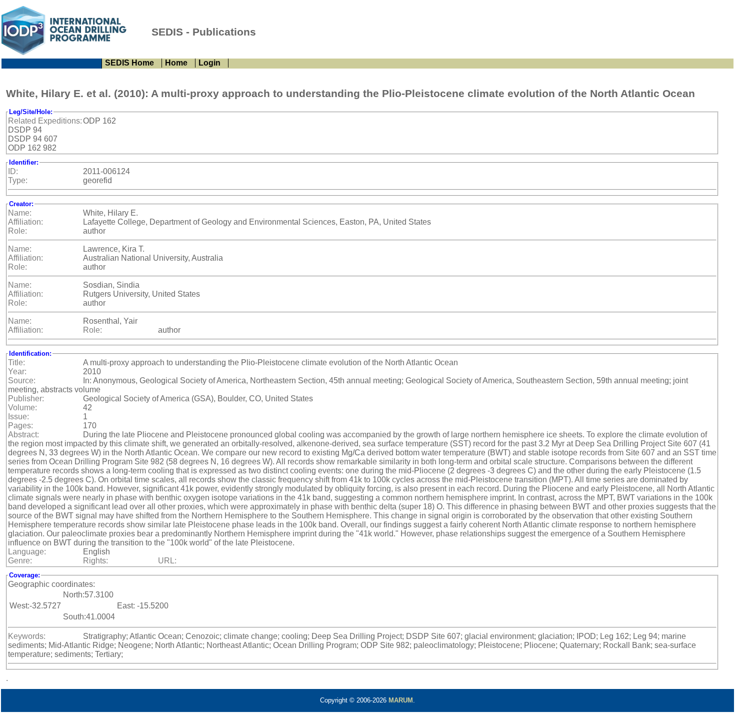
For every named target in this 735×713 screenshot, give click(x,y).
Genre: (20, 560)
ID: (13, 171)
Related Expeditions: (45, 121)
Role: (17, 231)
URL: (167, 560)
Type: (18, 180)
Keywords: (27, 636)
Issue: (18, 416)
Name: (20, 213)
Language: (27, 551)
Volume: (22, 407)
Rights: (95, 560)
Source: (22, 380)
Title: (16, 362)
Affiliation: (25, 222)
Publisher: (26, 398)
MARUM (400, 700)
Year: (17, 371)
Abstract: (23, 434)
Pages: (20, 425)
